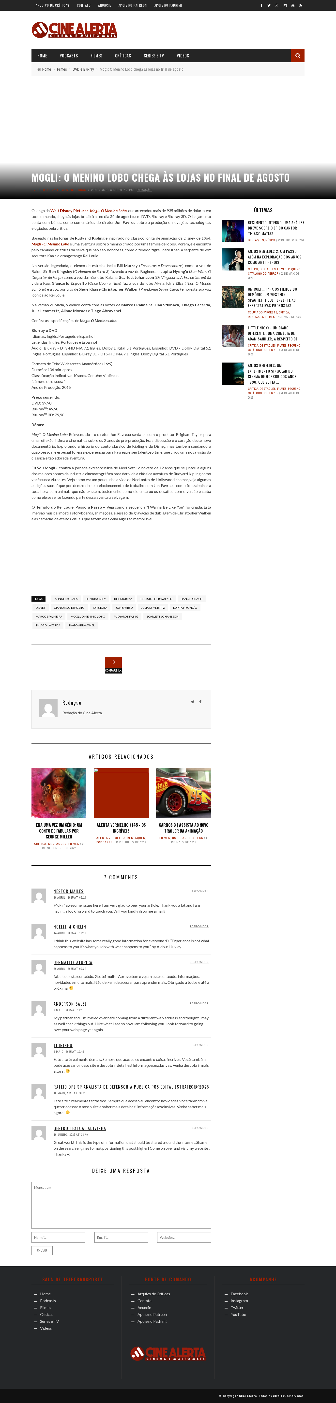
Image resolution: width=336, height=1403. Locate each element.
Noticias (78, 190)
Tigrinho (63, 1045)
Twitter (237, 1307)
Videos (183, 56)
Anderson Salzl (70, 1004)
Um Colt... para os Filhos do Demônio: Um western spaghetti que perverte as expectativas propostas (272, 297)
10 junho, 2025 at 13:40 (71, 1135)
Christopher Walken (156, 599)
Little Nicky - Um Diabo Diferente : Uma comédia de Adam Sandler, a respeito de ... (275, 333)
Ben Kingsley (96, 599)
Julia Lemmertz (153, 607)
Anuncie (104, 5)
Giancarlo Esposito (69, 607)
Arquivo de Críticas (53, 5)
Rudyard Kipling (126, 616)
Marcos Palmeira (49, 616)
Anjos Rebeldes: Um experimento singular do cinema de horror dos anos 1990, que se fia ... (272, 374)
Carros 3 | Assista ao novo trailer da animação (183, 828)
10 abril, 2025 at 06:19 (70, 898)
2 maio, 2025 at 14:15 (69, 1010)
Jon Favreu (124, 607)
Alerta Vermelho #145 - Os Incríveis (121, 828)
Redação (144, 190)
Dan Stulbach (191, 599)
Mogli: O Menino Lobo (88, 616)
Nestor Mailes (69, 891)
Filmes (96, 56)
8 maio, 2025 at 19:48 (69, 1052)
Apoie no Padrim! (168, 5)
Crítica (40, 844)
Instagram (239, 1300)
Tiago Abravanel (82, 625)
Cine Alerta (248, 1396)
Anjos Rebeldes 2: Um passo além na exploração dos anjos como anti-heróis (275, 256)
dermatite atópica (73, 962)
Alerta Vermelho (110, 838)
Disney (41, 607)
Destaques (57, 844)
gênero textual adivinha (80, 1128)
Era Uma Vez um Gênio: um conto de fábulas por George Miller (59, 831)
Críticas (123, 56)
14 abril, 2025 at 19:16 (70, 933)
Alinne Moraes (66, 599)
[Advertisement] (215, 29)
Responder (199, 890)
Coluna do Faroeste (262, 312)
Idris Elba (100, 607)
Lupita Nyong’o (185, 607)
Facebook (239, 1293)
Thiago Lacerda (48, 625)
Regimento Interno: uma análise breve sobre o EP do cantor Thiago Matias (276, 228)
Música (270, 240)
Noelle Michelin (70, 927)
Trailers (195, 838)
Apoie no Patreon (133, 5)
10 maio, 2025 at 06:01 (70, 1093)
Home (42, 56)
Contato (84, 5)
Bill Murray (123, 599)
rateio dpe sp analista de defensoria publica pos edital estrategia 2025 (131, 1087)
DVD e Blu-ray (43, 190)
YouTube (238, 1314)
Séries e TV (154, 56)
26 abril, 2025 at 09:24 (70, 969)
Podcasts (69, 56)
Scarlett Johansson (163, 616)
